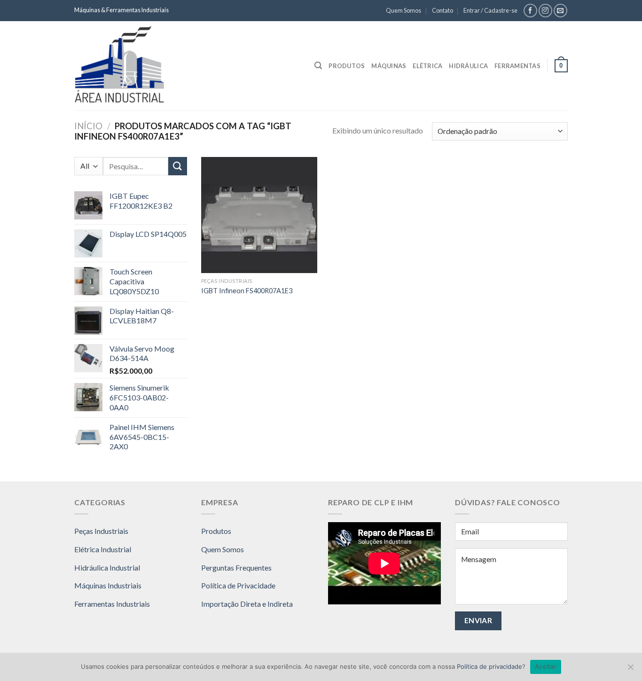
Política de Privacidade (238, 585)
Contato (442, 10)
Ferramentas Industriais (112, 603)
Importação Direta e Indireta (247, 603)
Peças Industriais (101, 530)
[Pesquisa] (318, 65)
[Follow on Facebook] (530, 10)
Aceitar (545, 666)
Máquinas (388, 66)
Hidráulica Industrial (107, 567)
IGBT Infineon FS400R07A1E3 (246, 291)
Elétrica (427, 66)
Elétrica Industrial (102, 549)
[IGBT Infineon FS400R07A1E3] (259, 215)
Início (88, 126)
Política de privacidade (489, 666)
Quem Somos (403, 10)
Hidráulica (468, 66)
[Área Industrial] (140, 65)
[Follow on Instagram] (545, 10)
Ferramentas (517, 66)
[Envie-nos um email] (560, 10)
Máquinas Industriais (107, 585)
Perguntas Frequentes (236, 567)
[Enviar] (177, 166)
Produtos (347, 66)
